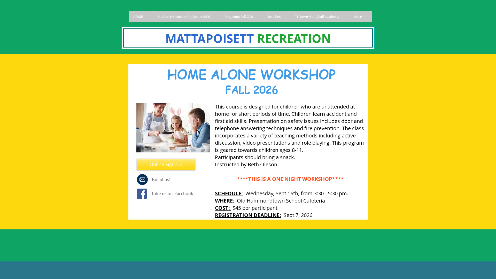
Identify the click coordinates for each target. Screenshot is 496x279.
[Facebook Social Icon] (142, 194)
